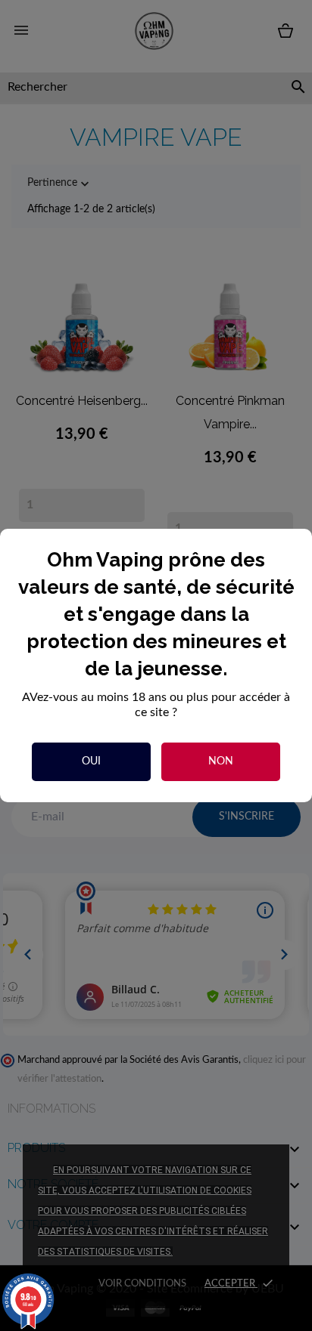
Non (220, 761)
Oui (91, 761)
